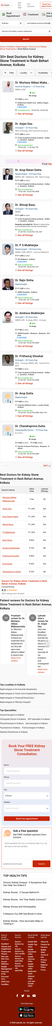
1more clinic (22, 107)
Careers (44, 947)
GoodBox (5, 984)
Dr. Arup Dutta (24, 393)
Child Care (5, 982)
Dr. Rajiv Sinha (24, 280)
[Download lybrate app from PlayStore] (26, 1011)
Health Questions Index (32, 951)
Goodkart (5, 944)
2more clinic (22, 337)
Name (6, 765)
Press (43, 970)
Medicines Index (32, 972)
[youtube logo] (34, 997)
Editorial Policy (44, 966)
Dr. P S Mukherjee (26, 245)
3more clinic (22, 261)
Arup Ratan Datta (10, 516)
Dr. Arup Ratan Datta (28, 170)
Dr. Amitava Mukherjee (29, 313)
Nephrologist (22, 46)
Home (2, 46)
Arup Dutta (7, 564)
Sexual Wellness (5, 962)
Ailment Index (31, 977)
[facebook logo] (17, 997)
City (5, 790)
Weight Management (6, 968)
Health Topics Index (30, 966)
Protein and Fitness (6, 952)
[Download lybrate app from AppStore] (26, 1017)
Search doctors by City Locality (20, 951)
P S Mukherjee (8, 532)
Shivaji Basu (7, 524)
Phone (6, 777)
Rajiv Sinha (7, 540)
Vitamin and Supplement (6, 947)
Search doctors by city (19, 944)
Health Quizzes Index (31, 959)
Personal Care (5, 978)
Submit (41, 864)
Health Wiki (32, 942)
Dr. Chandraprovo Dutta (30, 426)
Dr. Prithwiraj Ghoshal (29, 356)
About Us (44, 942)
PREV (6, 466)
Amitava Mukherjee (11, 548)
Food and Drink (5, 973)
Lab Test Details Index (31, 983)
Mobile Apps (43, 951)
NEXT (45, 466)
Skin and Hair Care (5, 957)
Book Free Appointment (27, 818)
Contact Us (45, 944)
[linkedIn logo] (28, 997)
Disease (7, 802)
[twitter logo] (23, 997)
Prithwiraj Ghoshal (10, 556)
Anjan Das (7, 509)
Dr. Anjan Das (23, 123)
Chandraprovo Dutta (11, 571)
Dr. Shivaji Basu (25, 205)
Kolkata (10, 46)
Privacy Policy (44, 961)
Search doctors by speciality (19, 958)
